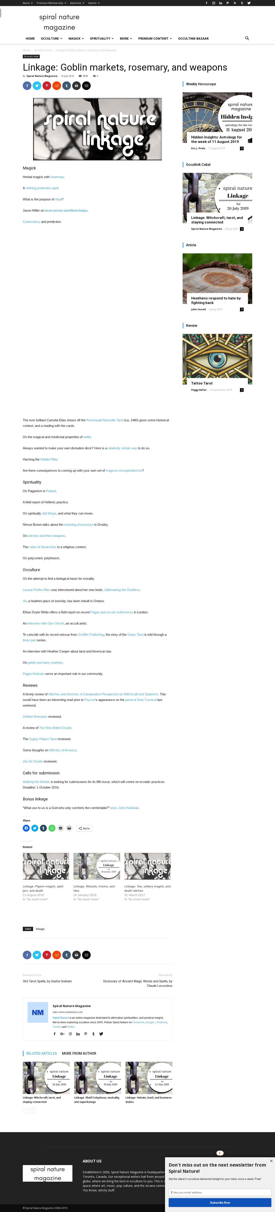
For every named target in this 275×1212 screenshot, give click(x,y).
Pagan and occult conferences (111, 612)
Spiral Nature (61, 1017)
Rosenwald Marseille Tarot (104, 420)
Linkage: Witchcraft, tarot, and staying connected (217, 219)
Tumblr (57, 1026)
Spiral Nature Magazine (42, 75)
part (33, 640)
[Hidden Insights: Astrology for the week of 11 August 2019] (217, 117)
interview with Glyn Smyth (46, 623)
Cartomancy (31, 221)
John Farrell (198, 309)
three (26, 640)
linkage (40, 928)
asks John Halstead (124, 808)
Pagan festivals (33, 674)
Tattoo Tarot (202, 383)
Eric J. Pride (198, 148)
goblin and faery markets (45, 662)
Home (30, 38)
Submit (92, 3)
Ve (24, 601)
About (26, 3)
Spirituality (100, 38)
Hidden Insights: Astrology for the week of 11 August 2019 (216, 139)
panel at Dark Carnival (140, 700)
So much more (43, 50)
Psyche (89, 700)
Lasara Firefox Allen (36, 590)
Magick (74, 38)
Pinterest (162, 1022)
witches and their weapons (46, 536)
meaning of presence (78, 524)
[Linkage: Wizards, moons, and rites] (96, 866)
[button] (247, 39)
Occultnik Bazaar (193, 38)
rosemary (57, 177)
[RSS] (235, 3)
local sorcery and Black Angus (66, 210)
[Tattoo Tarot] (217, 359)
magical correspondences (124, 470)
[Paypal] (228, 3)
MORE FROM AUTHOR (79, 1053)
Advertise (75, 3)
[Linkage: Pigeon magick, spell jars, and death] (46, 866)
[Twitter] (249, 3)
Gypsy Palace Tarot (43, 739)
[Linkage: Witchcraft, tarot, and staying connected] (46, 1078)
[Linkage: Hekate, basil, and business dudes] (148, 1078)
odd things (49, 513)
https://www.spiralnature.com (68, 1012)
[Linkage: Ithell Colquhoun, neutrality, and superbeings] (97, 1078)
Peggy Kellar (199, 389)
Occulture (50, 38)
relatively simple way (122, 448)
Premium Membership (50, 3)
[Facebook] (206, 3)
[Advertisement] (55, 294)
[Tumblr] (242, 3)
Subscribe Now (220, 1202)
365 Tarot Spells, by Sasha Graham (47, 981)
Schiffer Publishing (91, 634)
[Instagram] (213, 3)
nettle (87, 437)
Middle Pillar (48, 459)
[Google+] (64, 1034)
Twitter (70, 1026)
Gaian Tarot (135, 634)
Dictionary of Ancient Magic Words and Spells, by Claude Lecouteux (137, 983)
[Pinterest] (87, 1034)
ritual (58, 199)
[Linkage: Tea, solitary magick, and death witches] (147, 866)
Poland (51, 491)
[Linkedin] (220, 3)
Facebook (138, 1022)
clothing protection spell (42, 188)
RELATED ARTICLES (41, 1053)
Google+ (150, 1022)
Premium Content (153, 38)
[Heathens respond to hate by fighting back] (217, 278)
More (124, 38)
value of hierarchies (42, 547)
